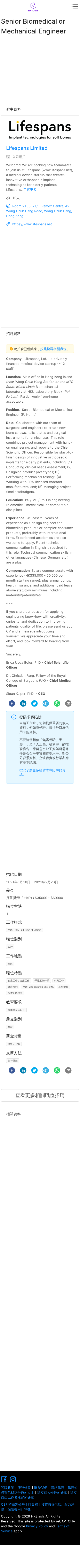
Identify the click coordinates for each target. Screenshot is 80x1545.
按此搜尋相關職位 (53, 349)
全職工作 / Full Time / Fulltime (24, 929)
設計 (10, 946)
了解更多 (30, 190)
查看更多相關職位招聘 (40, 1095)
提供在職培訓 (15, 992)
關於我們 (40, 1487)
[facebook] (12, 704)
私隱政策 (7, 1487)
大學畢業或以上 (16, 1009)
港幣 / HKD (14, 1043)
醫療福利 (13, 986)
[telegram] (45, 704)
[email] (68, 704)
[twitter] (34, 704)
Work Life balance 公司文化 (38, 986)
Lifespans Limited (27, 148)
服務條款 (24, 1487)
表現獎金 (63, 986)
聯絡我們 (57, 1487)
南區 (10, 963)
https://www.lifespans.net (32, 224)
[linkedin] (23, 704)
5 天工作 (59, 980)
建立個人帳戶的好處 (52, 1492)
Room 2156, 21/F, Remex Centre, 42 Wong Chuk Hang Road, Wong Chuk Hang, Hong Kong (39, 211)
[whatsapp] (57, 704)
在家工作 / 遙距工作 (19, 980)
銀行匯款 (13, 1060)
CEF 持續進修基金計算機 (19, 1504)
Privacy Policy (37, 1526)
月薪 (10, 1026)
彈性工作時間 (41, 980)
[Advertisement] (40, 68)
